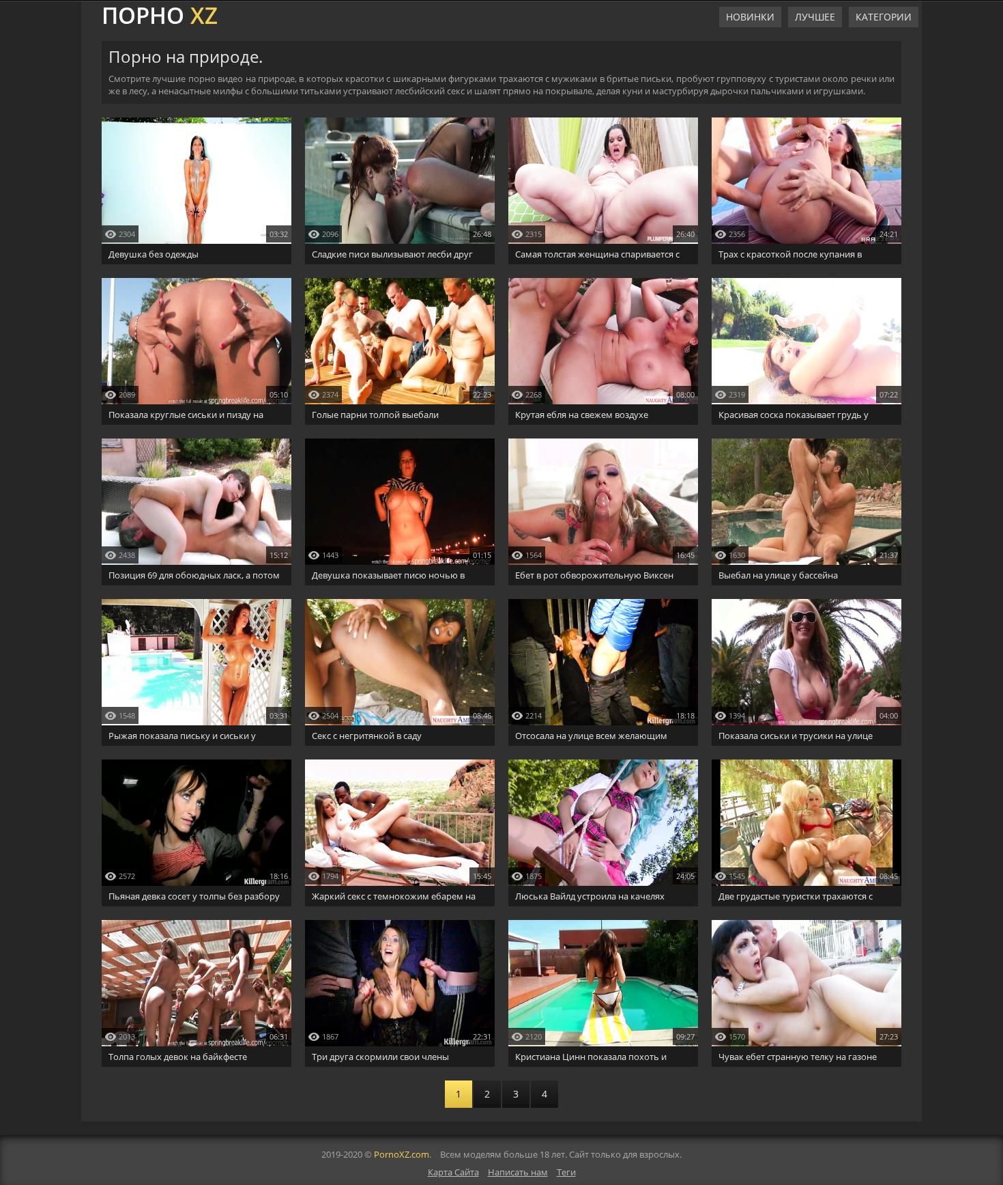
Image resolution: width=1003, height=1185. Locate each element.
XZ (160, 13)
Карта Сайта (453, 1172)
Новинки (750, 16)
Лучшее (815, 16)
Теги (566, 1172)
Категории (884, 16)
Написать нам (518, 1172)
